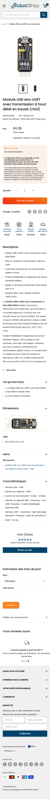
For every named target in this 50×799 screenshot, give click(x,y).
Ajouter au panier (25, 201)
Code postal (8, 588)
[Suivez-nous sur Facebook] (5, 764)
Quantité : (7, 190)
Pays (5, 575)
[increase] (33, 190)
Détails (7, 234)
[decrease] (16, 190)
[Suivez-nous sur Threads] (42, 764)
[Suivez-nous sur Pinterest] (20, 764)
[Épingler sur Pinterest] (35, 212)
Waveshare (8, 116)
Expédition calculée (21, 138)
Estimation (11, 605)
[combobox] (21, 15)
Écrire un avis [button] (25, 550)
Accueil (3, 24)
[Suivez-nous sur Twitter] (10, 764)
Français (8, 751)
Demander (31, 234)
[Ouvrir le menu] (4, 6)
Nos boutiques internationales (14, 747)
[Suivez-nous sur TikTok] (31, 764)
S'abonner (25, 733)
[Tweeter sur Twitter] (40, 212)
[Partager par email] (45, 212)
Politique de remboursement (15, 617)
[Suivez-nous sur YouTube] (26, 764)
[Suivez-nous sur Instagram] (15, 764)
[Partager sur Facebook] (29, 212)
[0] (45, 6)
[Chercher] (43, 15)
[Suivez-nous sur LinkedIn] (36, 764)
